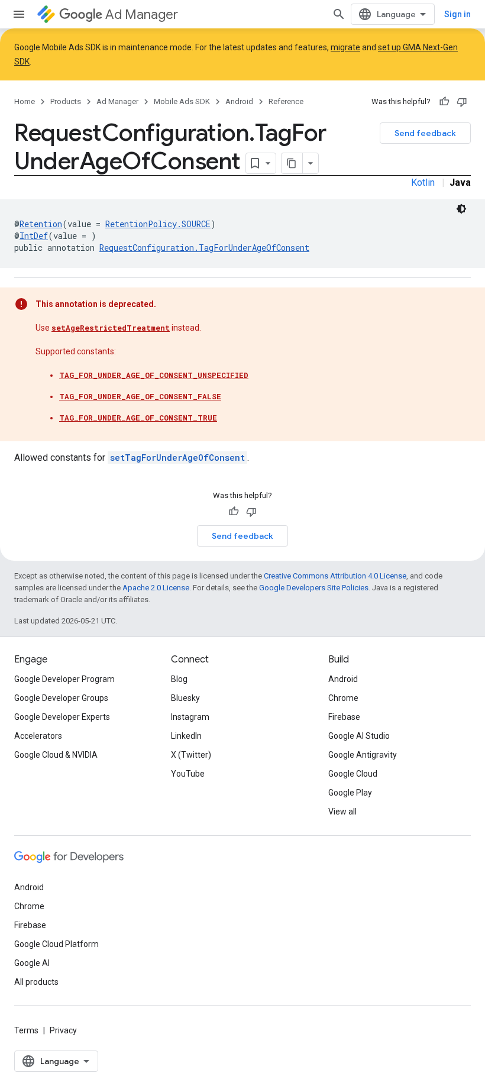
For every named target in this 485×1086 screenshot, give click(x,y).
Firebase (344, 717)
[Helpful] (444, 102)
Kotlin (423, 182)
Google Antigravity (362, 754)
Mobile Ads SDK (182, 101)
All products (36, 982)
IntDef (34, 235)
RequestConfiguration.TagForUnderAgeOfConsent (204, 247)
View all (342, 811)
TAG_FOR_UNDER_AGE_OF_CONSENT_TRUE (138, 417)
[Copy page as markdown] (292, 163)
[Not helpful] (462, 102)
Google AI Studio (359, 736)
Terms (26, 1030)
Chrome (343, 698)
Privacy (63, 1030)
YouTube (188, 773)
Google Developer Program (64, 679)
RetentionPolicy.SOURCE (158, 224)
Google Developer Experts (62, 717)
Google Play (350, 792)
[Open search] (339, 14)
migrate (345, 47)
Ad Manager (141, 14)
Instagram (190, 717)
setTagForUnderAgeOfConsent (177, 457)
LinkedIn (186, 736)
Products (65, 101)
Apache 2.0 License (155, 587)
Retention (41, 224)
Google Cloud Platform (56, 944)
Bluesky (185, 698)
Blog (179, 679)
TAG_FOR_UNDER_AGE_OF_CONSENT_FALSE (140, 396)
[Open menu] (19, 14)
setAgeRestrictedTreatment (110, 327)
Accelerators (38, 736)
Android (239, 101)
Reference (286, 101)
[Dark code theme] (461, 208)
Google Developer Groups (61, 698)
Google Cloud (352, 773)
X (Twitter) (191, 754)
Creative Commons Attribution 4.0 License (335, 575)
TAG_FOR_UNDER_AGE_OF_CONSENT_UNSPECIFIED (153, 375)
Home (24, 101)
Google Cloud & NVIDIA (56, 754)
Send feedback (425, 133)
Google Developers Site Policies (313, 587)
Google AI (32, 963)
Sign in (457, 14)
